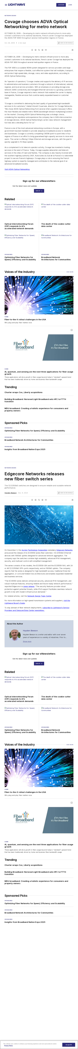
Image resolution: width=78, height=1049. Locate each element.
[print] (72, 50)
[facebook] (32, 50)
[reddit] (42, 50)
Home (6, 316)
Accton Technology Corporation (34, 550)
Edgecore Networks (65, 550)
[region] (39, 1045)
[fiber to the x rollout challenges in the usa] (39, 295)
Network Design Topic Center (39, 596)
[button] (6, 4)
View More (69, 272)
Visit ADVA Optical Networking (17, 169)
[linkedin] (36, 50)
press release (29, 586)
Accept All (69, 1044)
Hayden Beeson (11, 493)
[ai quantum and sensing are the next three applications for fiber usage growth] (39, 347)
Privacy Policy (8, 1045)
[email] (46, 50)
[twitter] (39, 50)
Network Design (10, 15)
